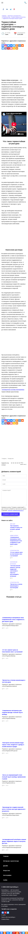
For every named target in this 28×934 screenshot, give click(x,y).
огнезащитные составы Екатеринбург (13, 389)
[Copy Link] (14, 48)
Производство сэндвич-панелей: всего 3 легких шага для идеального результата (13, 809)
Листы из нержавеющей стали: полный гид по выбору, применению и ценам (14, 777)
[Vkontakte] (11, 45)
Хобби (5, 880)
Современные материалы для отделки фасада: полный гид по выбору (12, 712)
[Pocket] (11, 48)
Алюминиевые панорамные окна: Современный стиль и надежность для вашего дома (16, 541)
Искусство (6, 870)
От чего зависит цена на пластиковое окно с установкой (16, 554)
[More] (17, 48)
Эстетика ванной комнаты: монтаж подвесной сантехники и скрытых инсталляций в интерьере (15, 571)
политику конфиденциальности (15, 510)
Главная (5, 856)
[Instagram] (5, 45)
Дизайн (5, 865)
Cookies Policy (5, 919)
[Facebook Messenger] (8, 45)
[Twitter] (14, 45)
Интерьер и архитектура (11, 861)
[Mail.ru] (19, 45)
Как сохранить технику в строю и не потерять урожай (16, 527)
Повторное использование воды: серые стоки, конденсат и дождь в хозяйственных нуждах (13, 744)
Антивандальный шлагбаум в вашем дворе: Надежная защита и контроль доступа (14, 841)
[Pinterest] (8, 48)
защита (4, 458)
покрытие (11, 458)
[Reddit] (22, 45)
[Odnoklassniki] (17, 45)
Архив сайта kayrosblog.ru (8, 917)
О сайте (3, 915)
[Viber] (5, 48)
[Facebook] (3, 45)
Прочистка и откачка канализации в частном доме (16, 585)
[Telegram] (3, 48)
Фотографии (7, 875)
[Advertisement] (14, 444)
